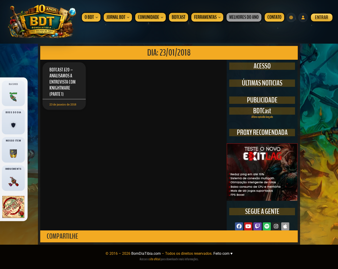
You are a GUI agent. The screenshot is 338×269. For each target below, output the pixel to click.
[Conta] (303, 17)
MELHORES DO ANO (244, 17)
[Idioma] (291, 17)
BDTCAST (178, 17)
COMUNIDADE (148, 17)
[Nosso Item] (13, 153)
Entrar (321, 17)
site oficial (154, 259)
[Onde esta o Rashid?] (13, 96)
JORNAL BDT (115, 17)
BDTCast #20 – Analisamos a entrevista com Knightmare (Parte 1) (62, 82)
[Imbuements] (13, 181)
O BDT (89, 17)
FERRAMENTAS (205, 17)
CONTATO (274, 17)
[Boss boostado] (13, 125)
